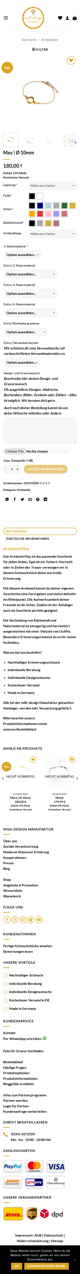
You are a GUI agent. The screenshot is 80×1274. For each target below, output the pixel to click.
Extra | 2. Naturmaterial (19, 265)
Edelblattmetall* (13, 222)
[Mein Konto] (67, 18)
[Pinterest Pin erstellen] (37, 499)
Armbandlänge (12, 233)
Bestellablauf (26, 729)
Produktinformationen (20, 724)
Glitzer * (8, 209)
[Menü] (5, 17)
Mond (59, 797)
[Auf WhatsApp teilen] (7, 499)
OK (17, 1266)
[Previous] (10, 92)
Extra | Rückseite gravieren (21, 323)
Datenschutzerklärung (46, 1266)
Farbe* (7, 195)
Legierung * (10, 185)
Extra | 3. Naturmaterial (19, 285)
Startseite (28, 39)
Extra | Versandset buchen (21, 342)
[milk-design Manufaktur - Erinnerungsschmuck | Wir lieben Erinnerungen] (33, 17)
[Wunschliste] (60, 18)
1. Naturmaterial (16, 246)
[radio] (32, 196)
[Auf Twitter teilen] (22, 499)
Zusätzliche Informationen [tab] (27, 538)
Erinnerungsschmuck (44, 662)
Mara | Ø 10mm (20, 797)
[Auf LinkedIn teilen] (45, 499)
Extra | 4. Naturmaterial (19, 304)
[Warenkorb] (75, 18)
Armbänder (50, 39)
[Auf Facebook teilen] (14, 499)
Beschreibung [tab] (16, 531)
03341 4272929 (23, 1134)
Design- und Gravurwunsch (22, 373)
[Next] (70, 92)
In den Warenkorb (45, 469)
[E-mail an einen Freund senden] (30, 499)
